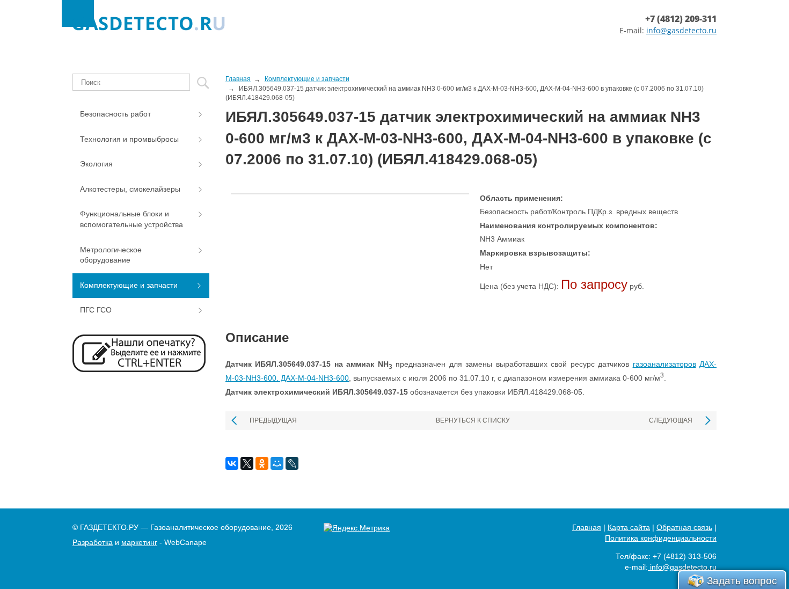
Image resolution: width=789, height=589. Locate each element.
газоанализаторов (664, 364)
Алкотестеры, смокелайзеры (130, 189)
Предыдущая (273, 420)
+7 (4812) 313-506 (685, 556)
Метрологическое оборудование (111, 255)
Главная (586, 527)
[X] (246, 463)
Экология (96, 163)
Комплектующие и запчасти (129, 285)
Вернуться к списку (473, 420)
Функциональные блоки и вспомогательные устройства (131, 219)
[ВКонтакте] (231, 463)
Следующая (670, 420)
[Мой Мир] (277, 463)
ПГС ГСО (96, 310)
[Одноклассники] (261, 463)
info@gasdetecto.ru (681, 30)
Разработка (92, 542)
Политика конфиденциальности (661, 538)
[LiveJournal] (292, 463)
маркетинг (139, 542)
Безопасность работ (115, 114)
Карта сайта (629, 527)
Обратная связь (684, 527)
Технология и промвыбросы (129, 139)
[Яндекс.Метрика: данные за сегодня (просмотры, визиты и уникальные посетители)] (357, 528)
